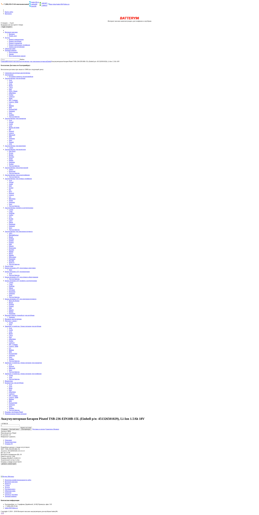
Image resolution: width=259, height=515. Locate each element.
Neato (11, 158)
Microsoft (12, 135)
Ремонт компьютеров (16, 39)
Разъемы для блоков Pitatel (14, 412)
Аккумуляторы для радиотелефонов (17, 175)
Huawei (11, 131)
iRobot (11, 155)
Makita (11, 251)
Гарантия (8, 493)
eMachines (12, 93)
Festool (11, 242)
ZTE (10, 144)
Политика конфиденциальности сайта (18, 480)
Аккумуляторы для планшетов (15, 118)
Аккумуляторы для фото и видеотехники (19, 208)
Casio (11, 211)
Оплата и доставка (11, 494)
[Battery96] (129, 19)
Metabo (11, 255)
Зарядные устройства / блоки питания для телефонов (23, 374)
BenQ (11, 85)
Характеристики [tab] (10, 442)
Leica (10, 220)
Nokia (11, 200)
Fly (10, 189)
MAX (11, 253)
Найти (22, 59)
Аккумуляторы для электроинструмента (33, 61)
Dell (10, 89)
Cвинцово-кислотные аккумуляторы (17, 73)
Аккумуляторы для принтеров (15, 146)
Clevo (11, 87)
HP (10, 129)
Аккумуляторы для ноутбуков (15, 78)
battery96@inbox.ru (11, 508)
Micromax (12, 199)
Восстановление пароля (17, 56)
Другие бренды (14, 116)
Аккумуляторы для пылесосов (15, 149)
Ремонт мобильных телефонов (19, 45)
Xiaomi (11, 142)
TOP (2, 513)
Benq (10, 388)
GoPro (11, 215)
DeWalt (11, 239)
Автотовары (9, 75)
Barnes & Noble (14, 127)
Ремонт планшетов (15, 43)
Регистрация (13, 52)
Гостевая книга (10, 489)
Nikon (11, 222)
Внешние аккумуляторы (13, 319)
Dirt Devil (12, 151)
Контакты (8, 13)
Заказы (11, 54)
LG (10, 104)
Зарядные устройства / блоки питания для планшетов (23, 363)
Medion (11, 106)
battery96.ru (35, 2)
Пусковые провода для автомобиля (21, 76)
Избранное (4, 437)
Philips (11, 160)
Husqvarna (12, 248)
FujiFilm (11, 213)
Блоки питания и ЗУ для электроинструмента (20, 299)
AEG (10, 233)
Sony (10, 113)
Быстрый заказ (14, 429)
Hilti (10, 244)
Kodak (11, 219)
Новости (8, 483)
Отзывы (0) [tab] (9, 444)
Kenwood (12, 171)
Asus (10, 84)
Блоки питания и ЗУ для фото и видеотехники (21, 281)
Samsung (12, 111)
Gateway (12, 96)
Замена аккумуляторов (16, 47)
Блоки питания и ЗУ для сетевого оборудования (21, 277)
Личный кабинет (11, 50)
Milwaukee (12, 257)
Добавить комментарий (9, 464)
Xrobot (11, 164)
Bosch (11, 237)
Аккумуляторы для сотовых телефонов (18, 178)
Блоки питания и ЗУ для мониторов (17, 271)
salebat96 (34, 4)
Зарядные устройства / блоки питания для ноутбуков (23, 326)
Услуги (7, 37)
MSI (10, 107)
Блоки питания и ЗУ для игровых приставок (20, 268)
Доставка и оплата (38, 429)
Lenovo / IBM (13, 102)
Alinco (11, 169)
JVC (10, 217)
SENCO (11, 262)
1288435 (44, 5)
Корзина (12, 34)
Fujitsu (11, 95)
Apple (11, 82)
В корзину (5, 429)
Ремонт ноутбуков (15, 41)
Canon (11, 147)
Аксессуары (9, 266)
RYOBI (11, 261)
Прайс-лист (13, 36)
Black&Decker (14, 235)
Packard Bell (13, 109)
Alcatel (11, 122)
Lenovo (11, 133)
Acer (10, 80)
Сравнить (12, 437)
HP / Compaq (13, 100)
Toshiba (11, 115)
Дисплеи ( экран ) (11, 321)
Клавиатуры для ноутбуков (14, 383)
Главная (3, 61)
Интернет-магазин (11, 32)
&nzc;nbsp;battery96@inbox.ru (59, 4)
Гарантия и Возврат (52, 429)
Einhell (49, 61)
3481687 (44, 3)
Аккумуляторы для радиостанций (16, 168)
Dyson (11, 153)
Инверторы (9, 381)
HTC (10, 191)
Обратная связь (10, 48)
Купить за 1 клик (26, 428)
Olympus (12, 290)
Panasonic (12, 224)
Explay (11, 188)
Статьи (7, 485)
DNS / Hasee (13, 91)
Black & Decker (14, 301)
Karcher (11, 157)
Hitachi (11, 246)
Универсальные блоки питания (15, 414)
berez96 (33, 6)
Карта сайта (9, 12)
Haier (10, 98)
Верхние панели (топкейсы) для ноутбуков (19, 315)
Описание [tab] (8, 440)
